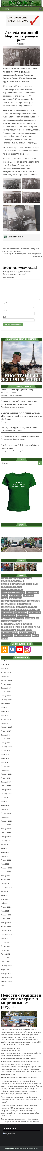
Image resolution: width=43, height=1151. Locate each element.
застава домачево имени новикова (14, 601)
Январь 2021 (5, 919)
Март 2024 (5, 770)
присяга (29, 630)
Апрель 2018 (6, 942)
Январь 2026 (6, 684)
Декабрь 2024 (6, 735)
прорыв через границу (27, 632)
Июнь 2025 (5, 711)
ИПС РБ (29, 584)
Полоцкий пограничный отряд (12, 590)
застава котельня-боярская (26, 607)
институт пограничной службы (12, 618)
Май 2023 (4, 809)
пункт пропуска (7, 635)
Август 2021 (5, 891)
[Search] (40, 9)
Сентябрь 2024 (6, 747)
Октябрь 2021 (6, 883)
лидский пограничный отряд (12, 621)
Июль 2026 (5, 661)
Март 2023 (5, 817)
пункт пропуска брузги (22, 635)
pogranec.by (34, 1121)
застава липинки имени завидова (27, 610)
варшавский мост (33, 592)
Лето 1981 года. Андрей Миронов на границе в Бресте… (21, 36)
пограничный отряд (8, 630)
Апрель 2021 (6, 907)
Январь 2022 (6, 872)
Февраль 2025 (6, 727)
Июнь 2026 (5, 664)
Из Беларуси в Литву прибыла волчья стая (20, 436)
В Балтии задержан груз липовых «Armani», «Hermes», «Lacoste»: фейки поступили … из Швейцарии (21, 416)
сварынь (35, 635)
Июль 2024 (5, 754)
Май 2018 (4, 938)
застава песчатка (21, 612)
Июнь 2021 (5, 899)
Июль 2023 (5, 801)
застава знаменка (34, 601)
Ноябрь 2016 (5, 962)
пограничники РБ (7, 627)
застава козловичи (8, 607)
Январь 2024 (6, 778)
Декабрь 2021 (6, 876)
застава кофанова (8, 610)
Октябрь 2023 (6, 790)
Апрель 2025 (6, 719)
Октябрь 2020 (6, 930)
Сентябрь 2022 (6, 841)
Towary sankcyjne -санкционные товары (19, 428)
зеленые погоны (22, 615)
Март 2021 (5, 911)
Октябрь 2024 (6, 743)
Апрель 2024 (6, 766)
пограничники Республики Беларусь (27, 627)
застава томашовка (8, 615)
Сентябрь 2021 (6, 887)
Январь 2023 (6, 825)
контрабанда (29, 618)
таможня (5, 638)
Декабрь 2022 (6, 829)
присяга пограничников (10, 632)
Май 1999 (4, 985)
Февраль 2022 (6, 868)
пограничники (26, 624)
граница (4, 595)
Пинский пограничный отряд (12, 587)
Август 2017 (5, 954)
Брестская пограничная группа (20, 578)
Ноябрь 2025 (6, 692)
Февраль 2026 (6, 680)
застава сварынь (35, 612)
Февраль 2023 (6, 821)
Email (5, 310)
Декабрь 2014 (6, 973)
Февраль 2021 (6, 915)
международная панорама (11, 624)
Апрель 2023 (6, 813)
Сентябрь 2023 (6, 794)
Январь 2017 (5, 958)
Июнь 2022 (5, 852)
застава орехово (7, 612)
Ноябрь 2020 (6, 927)
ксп (37, 618)
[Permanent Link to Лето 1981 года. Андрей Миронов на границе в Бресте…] (21, 56)
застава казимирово (9, 604)
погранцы (21, 630)
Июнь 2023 (5, 805)
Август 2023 (5, 797)
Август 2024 (5, 750)
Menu (7, 9)
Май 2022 (4, 856)
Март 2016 (5, 970)
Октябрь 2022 (6, 837)
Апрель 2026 (6, 672)
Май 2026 (4, 668)
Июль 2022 (5, 848)
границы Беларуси (15, 595)
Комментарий (8, 278)
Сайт (4, 317)
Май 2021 (4, 903)
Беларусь (5, 578)
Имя (5, 303)
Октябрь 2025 (6, 696)
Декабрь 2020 (6, 923)
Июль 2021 (5, 895)
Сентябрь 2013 (6, 977)
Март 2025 (5, 723)
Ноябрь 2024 (6, 739)
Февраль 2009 (6, 981)
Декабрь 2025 (6, 688)
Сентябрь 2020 (6, 934)
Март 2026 (5, 676)
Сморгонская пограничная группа (13, 592)
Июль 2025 (5, 707)
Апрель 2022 (6, 860)
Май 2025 (4, 715)
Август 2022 (5, 844)
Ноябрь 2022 (6, 833)
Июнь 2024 (5, 758)
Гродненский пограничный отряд (13, 584)
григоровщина (29, 595)
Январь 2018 (5, 946)
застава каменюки (24, 604)
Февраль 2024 (6, 774)
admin (19, 236)
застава (4, 598)
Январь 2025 (6, 731)
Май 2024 (4, 762)
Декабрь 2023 (6, 782)
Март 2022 (5, 864)
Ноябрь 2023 (6, 786)
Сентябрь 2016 (6, 966)
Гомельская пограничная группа (12, 581)
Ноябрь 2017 (5, 950)
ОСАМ (35, 584)
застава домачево (15, 598)
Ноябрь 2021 (5, 880)
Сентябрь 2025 (6, 700)
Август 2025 (5, 704)
